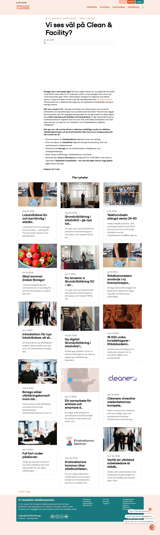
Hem (48, 18)
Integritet (21, 518)
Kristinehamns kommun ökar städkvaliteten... (76, 466)
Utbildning (92, 7)
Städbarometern (129, 503)
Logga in (140, 2)
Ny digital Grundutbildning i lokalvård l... (78, 343)
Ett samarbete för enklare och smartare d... (78, 404)
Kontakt (131, 2)
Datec (99, 100)
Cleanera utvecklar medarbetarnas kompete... (121, 402)
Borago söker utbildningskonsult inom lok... (36, 396)
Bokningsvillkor (32, 518)
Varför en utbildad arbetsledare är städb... (120, 464)
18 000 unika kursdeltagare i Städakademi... (118, 341)
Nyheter (82, 18)
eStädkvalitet (128, 501)
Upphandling (118, 7)
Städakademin (128, 499)
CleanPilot (107, 100)
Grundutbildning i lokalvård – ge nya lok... (78, 220)
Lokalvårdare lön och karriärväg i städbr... (34, 219)
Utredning (104, 7)
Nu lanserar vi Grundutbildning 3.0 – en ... (79, 282)
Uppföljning (133, 7)
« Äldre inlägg (24, 492)
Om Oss (122, 2)
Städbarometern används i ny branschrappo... (119, 279)
